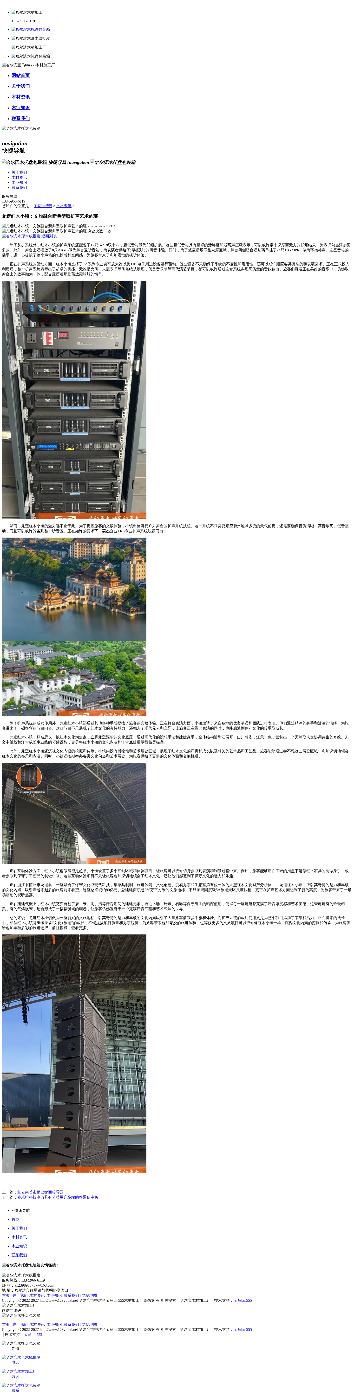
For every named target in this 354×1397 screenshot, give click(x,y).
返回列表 (48, 236)
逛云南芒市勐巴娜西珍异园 (40, 1192)
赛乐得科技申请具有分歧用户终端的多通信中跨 (57, 1197)
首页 (15, 1219)
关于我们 (19, 1228)
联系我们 (19, 1255)
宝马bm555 (43, 206)
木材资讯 (64, 206)
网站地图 (89, 1295)
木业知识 (19, 1246)
